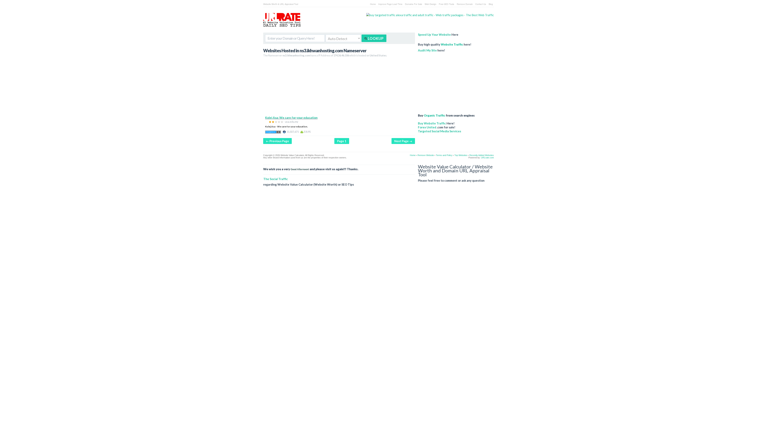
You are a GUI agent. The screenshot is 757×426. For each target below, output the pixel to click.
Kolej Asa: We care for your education (291, 117)
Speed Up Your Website (434, 34)
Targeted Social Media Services (439, 131)
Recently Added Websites (481, 155)
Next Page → (403, 141)
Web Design (430, 4)
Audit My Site (427, 50)
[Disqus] (378, 246)
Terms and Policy (444, 155)
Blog (491, 4)
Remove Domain (465, 4)
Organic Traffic (434, 115)
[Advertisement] (339, 88)
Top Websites (460, 155)
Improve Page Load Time (390, 4)
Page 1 (341, 141)
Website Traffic (452, 44)
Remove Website (426, 155)
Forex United (427, 127)
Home (373, 4)
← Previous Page (277, 141)
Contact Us (480, 4)
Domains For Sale (413, 4)
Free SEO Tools (446, 4)
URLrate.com (487, 157)
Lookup (375, 38)
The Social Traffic (275, 179)
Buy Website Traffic (432, 123)
